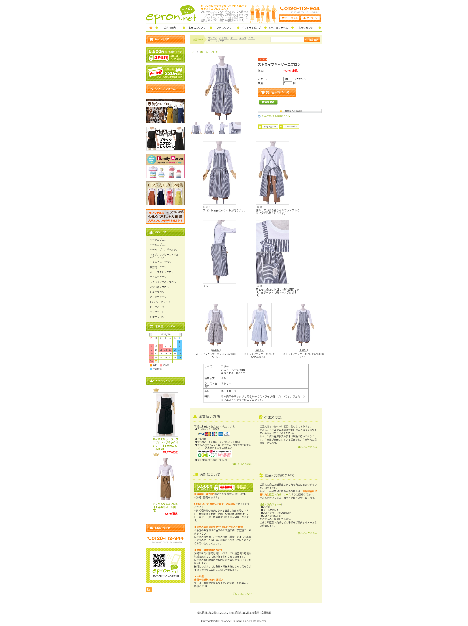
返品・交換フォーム (280, 494)
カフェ (251, 38)
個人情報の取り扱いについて (212, 612)
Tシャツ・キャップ (160, 302)
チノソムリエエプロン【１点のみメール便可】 (165, 507)
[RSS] (149, 591)
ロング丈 (212, 38)
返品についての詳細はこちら (275, 116)
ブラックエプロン (217, 41)
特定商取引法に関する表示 (245, 612)
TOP (192, 52)
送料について (224, 27)
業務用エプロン (158, 267)
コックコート (157, 312)
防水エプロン (157, 317)
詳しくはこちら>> (242, 464)
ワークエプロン (158, 239)
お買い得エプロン (159, 287)
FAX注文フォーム (278, 27)
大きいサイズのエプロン (163, 282)
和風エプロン (157, 292)
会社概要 (266, 612)
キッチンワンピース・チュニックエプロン (165, 256)
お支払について (197, 27)
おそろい (224, 38)
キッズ (242, 38)
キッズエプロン (158, 297)
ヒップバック (157, 307)
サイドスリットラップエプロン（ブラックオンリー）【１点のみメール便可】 (165, 444)
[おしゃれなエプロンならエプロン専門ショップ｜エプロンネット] (171, 22)
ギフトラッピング (251, 27)
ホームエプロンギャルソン (164, 249)
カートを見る (289, 18)
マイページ (310, 18)
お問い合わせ (306, 27)
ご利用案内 (170, 27)
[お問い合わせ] (165, 528)
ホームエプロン (209, 52)
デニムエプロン (158, 277)
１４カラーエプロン (160, 262)
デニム (233, 38)
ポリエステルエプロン (162, 272)
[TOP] (150, 27)
